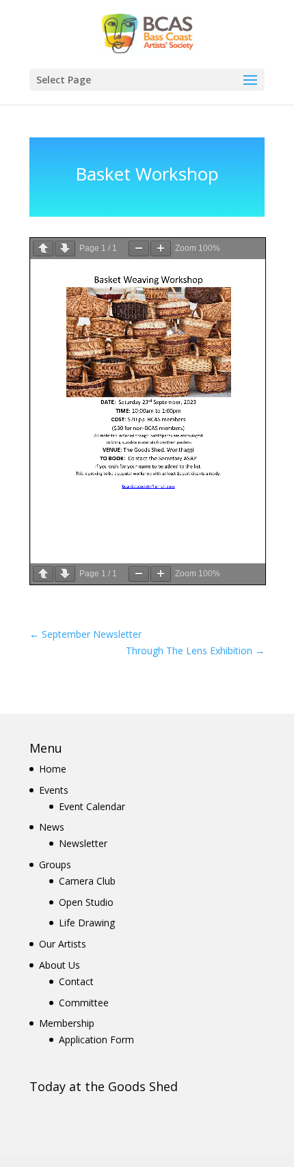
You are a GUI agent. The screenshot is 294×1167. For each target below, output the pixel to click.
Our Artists (62, 943)
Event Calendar (92, 806)
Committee (84, 1002)
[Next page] (65, 248)
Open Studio (86, 902)
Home (52, 768)
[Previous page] (43, 248)
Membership (66, 1023)
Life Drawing (87, 922)
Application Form (96, 1039)
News (51, 826)
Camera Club (87, 880)
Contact (76, 981)
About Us (59, 964)
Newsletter (83, 843)
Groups (55, 864)
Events (53, 789)
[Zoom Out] (139, 248)
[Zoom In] (160, 248)
